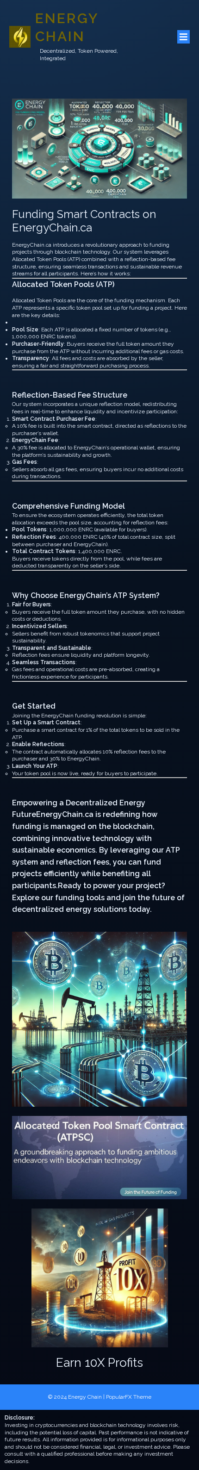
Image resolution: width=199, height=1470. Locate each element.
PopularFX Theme (128, 1397)
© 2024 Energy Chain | (77, 1397)
